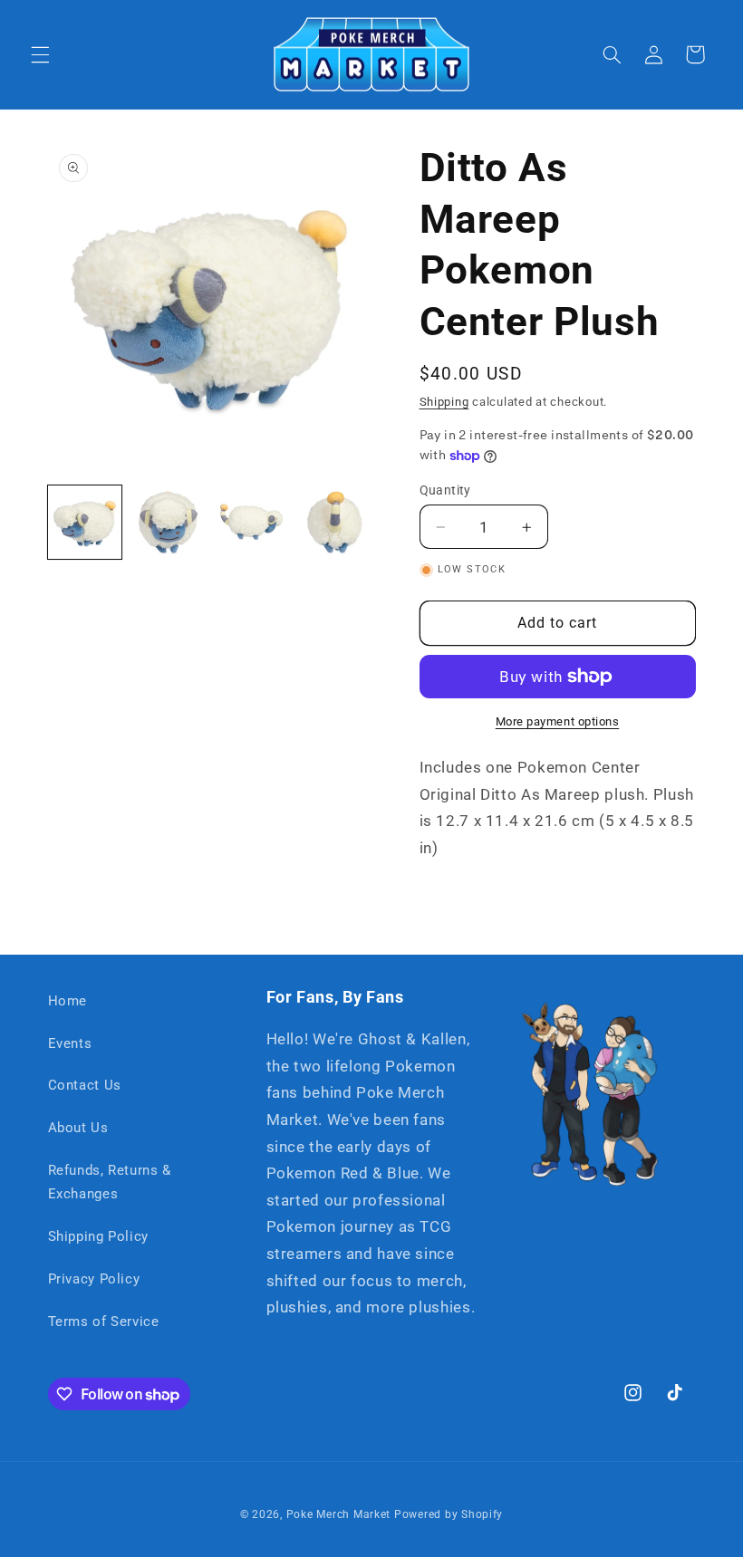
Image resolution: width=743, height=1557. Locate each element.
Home (68, 1001)
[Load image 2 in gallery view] (168, 522)
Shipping (444, 401)
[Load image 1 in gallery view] (85, 522)
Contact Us (84, 1085)
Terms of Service (103, 1321)
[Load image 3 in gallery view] (252, 522)
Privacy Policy (94, 1279)
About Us (78, 1128)
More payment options (558, 721)
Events (70, 1043)
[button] (40, 54)
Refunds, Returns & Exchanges (109, 1182)
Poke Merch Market (338, 1514)
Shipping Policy (98, 1236)
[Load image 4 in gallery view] (335, 522)
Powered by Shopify (448, 1514)
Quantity (445, 490)
